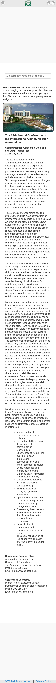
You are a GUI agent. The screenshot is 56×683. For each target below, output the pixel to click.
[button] (3, 3)
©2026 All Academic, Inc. (18, 681)
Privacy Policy (43, 681)
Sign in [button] (53, 3)
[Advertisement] (28, 34)
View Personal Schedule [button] (49, 3)
